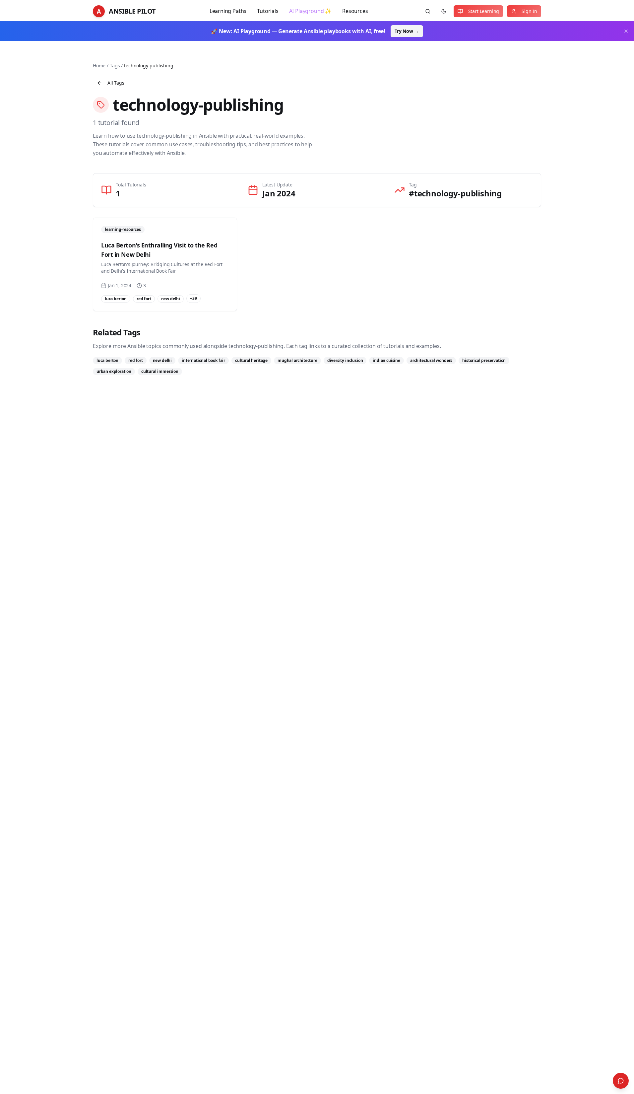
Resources (355, 11)
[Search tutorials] (428, 11)
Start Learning (483, 11)
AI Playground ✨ (310, 11)
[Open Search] (621, 1081)
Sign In (529, 11)
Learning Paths (228, 11)
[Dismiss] (626, 31)
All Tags (115, 83)
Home (99, 65)
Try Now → (407, 31)
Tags (115, 65)
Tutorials (267, 11)
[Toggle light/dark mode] (444, 11)
